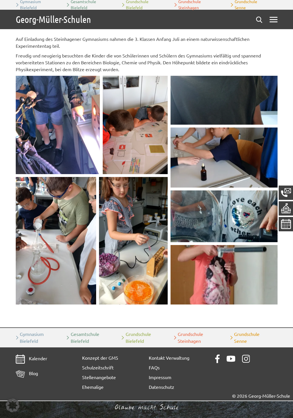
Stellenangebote (99, 377)
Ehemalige (93, 387)
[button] (58, 125)
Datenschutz (161, 387)
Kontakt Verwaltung (169, 358)
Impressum (160, 377)
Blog (33, 373)
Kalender (37, 358)
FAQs (154, 367)
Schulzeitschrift (98, 367)
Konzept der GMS (100, 358)
